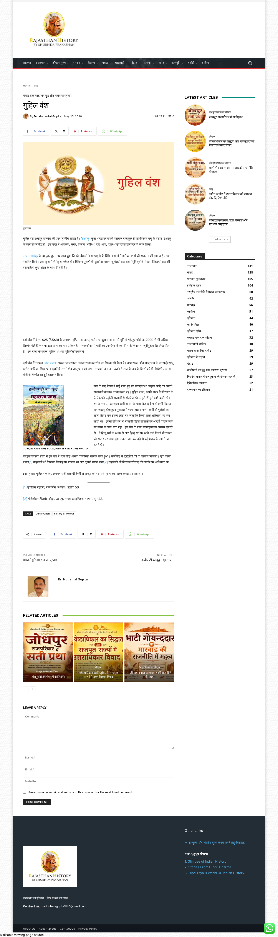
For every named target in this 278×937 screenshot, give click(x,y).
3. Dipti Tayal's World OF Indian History (214, 873)
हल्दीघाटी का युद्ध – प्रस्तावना (157, 560)
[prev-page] (25, 689)
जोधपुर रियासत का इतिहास (47, 671)
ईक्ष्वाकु (85, 239)
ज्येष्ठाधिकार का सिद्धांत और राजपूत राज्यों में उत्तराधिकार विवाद (98, 675)
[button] (250, 63)
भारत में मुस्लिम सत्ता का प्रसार (40, 560)
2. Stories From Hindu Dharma (208, 867)
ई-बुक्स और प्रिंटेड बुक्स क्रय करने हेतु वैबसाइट (217, 842)
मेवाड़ (35, 85)
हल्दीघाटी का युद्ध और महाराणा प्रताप (50, 95)
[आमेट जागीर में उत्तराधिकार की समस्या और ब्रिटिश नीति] (195, 194)
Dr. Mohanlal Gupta (47, 116)
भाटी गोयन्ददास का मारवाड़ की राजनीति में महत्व (149, 675)
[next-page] (32, 689)
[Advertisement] (175, 29)
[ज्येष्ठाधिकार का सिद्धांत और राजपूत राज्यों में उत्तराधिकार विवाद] (99, 652)
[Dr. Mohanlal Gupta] (26, 116)
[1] (30, 462)
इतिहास (98, 667)
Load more (218, 239)
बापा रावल (50, 363)
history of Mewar (64, 513)
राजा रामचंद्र (31, 256)
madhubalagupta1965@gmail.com (63, 906)
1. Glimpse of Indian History (205, 861)
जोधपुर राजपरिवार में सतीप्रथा (48, 677)
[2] (106, 462)
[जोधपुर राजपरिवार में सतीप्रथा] (48, 652)
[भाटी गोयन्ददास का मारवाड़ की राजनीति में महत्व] (149, 652)
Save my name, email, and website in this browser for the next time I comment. (80, 792)
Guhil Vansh (43, 513)
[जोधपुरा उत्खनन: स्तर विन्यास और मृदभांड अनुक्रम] (195, 220)
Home (27, 85)
